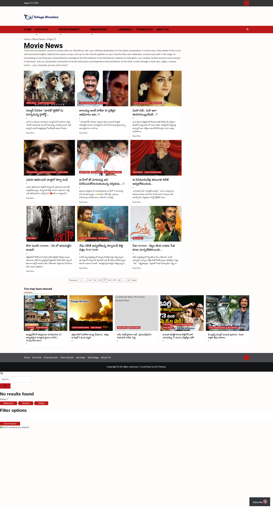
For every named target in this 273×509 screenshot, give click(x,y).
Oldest (41, 403)
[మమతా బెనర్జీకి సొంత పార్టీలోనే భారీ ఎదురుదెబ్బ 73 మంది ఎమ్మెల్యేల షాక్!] (182, 313)
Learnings (125, 29)
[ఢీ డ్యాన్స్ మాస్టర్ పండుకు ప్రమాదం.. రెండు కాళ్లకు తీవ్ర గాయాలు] (227, 313)
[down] (51, 30)
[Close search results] (5, 386)
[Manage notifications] (265, 501)
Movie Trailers (134, 327)
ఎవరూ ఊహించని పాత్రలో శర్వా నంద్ (47, 179)
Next (134, 280)
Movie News (38, 39)
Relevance (9, 403)
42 (129, 280)
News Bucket (99, 29)
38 (109, 280)
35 (95, 280)
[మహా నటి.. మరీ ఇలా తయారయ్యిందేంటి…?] (156, 88)
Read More (30, 133)
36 (100, 280)
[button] (247, 29)
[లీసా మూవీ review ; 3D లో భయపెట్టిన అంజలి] (49, 224)
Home (27, 29)
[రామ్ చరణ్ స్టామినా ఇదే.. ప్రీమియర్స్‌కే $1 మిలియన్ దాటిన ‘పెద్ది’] (136, 313)
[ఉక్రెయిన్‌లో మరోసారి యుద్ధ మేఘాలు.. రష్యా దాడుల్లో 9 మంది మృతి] (91, 313)
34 (90, 280)
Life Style (41, 29)
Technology (144, 29)
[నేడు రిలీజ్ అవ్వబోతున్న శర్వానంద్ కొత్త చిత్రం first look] (102, 224)
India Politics (168, 324)
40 (119, 280)
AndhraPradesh (42, 327)
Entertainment (69, 29)
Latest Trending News (46, 103)
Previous (73, 280)
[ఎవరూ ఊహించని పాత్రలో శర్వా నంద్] (49, 158)
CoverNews (146, 367)
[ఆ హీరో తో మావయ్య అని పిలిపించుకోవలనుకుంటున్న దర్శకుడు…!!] (102, 158)
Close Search (10, 424)
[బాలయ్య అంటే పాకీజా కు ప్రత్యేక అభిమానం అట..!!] (102, 88)
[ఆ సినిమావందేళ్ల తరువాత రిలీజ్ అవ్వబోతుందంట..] (156, 158)
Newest (26, 403)
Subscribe (258, 502)
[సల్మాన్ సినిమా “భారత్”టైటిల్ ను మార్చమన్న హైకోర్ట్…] (49, 88)
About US (162, 29)
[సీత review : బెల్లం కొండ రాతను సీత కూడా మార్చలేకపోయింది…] (156, 224)
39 (114, 280)
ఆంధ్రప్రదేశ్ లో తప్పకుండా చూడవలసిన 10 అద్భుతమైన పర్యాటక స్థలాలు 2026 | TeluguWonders (43, 337)
